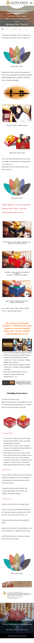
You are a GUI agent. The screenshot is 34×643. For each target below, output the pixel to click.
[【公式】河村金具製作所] (17, 610)
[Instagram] (17, 616)
